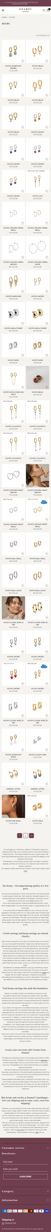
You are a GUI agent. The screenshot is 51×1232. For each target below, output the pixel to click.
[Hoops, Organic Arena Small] (13, 213)
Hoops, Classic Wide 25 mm (13, 624)
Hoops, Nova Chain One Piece (13, 393)
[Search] (44, 10)
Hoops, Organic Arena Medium (13, 263)
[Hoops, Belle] (37, 51)
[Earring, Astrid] (13, 774)
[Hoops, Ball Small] (13, 544)
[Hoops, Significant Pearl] (13, 740)
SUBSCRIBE (25, 1176)
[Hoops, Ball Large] (13, 576)
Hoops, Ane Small (13, 821)
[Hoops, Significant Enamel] (13, 51)
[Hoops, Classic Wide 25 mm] (13, 608)
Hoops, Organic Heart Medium (13, 491)
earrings (44, 1060)
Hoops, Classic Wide (37, 755)
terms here (20, 1130)
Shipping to (8, 1219)
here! (25, 871)
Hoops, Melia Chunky (13, 328)
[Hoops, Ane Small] (13, 806)
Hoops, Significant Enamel (13, 67)
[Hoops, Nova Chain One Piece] (13, 377)
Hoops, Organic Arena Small (13, 229)
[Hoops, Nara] (13, 345)
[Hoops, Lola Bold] (13, 411)
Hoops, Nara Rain (13, 296)
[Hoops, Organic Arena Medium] (13, 247)
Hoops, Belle (37, 66)
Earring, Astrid (13, 789)
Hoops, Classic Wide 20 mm (13, 722)
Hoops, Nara (13, 360)
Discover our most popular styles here (28, 3)
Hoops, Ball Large (13, 590)
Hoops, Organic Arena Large (38, 263)
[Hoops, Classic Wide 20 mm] (13, 706)
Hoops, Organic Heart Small (13, 525)
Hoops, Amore (37, 132)
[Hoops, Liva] (37, 181)
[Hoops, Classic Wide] (37, 740)
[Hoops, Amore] (37, 117)
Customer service (13, 1147)
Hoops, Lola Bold (13, 426)
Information (10, 1200)
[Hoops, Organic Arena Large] (37, 247)
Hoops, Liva (38, 196)
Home (4, 17)
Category (8, 1191)
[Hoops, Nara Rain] (13, 281)
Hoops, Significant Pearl (13, 756)
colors (44, 972)
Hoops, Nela (37, 821)
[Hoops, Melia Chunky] (13, 313)
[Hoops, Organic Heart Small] (13, 509)
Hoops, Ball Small (13, 559)
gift (37, 1132)
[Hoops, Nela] (37, 806)
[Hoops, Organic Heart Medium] (13, 475)
